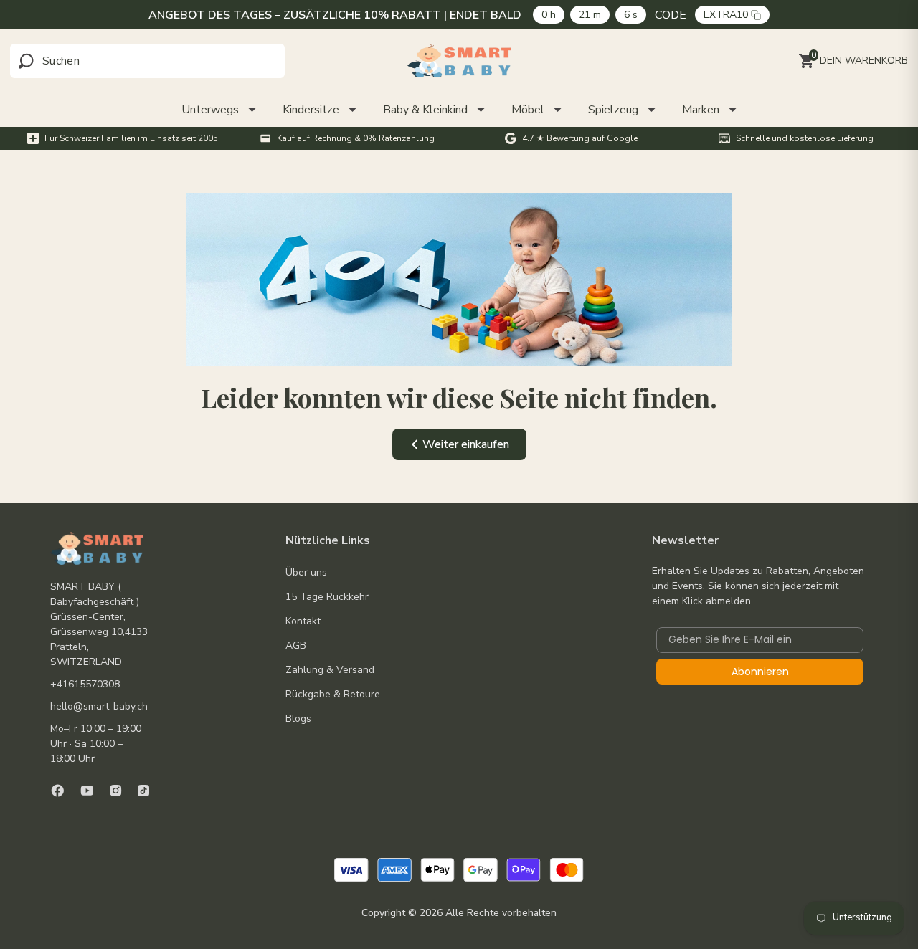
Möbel (527, 110)
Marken (700, 110)
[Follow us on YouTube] (87, 791)
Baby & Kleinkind (425, 110)
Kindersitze (311, 110)
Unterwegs (210, 110)
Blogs (298, 718)
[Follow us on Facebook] (57, 791)
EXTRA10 (726, 15)
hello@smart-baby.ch (99, 706)
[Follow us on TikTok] (143, 790)
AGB (295, 645)
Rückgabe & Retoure (332, 694)
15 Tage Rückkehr (327, 597)
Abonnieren (760, 671)
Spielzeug (613, 110)
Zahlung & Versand (329, 670)
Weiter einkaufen (465, 444)
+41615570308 (85, 684)
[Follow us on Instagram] (115, 791)
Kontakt (303, 621)
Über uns (306, 572)
